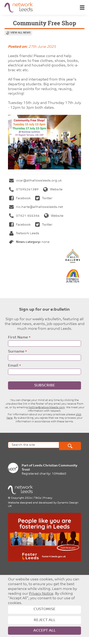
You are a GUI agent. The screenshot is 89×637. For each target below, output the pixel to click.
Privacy (47, 498)
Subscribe (44, 385)
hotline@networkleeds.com (47, 407)
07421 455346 (27, 216)
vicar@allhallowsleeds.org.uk (39, 180)
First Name (18, 337)
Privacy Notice (41, 594)
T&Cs (37, 498)
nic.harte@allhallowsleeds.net (39, 207)
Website (56, 189)
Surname (16, 351)
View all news (20, 33)
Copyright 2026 (21, 498)
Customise (44, 609)
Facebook (23, 198)
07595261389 (27, 189)
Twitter (47, 198)
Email (13, 366)
